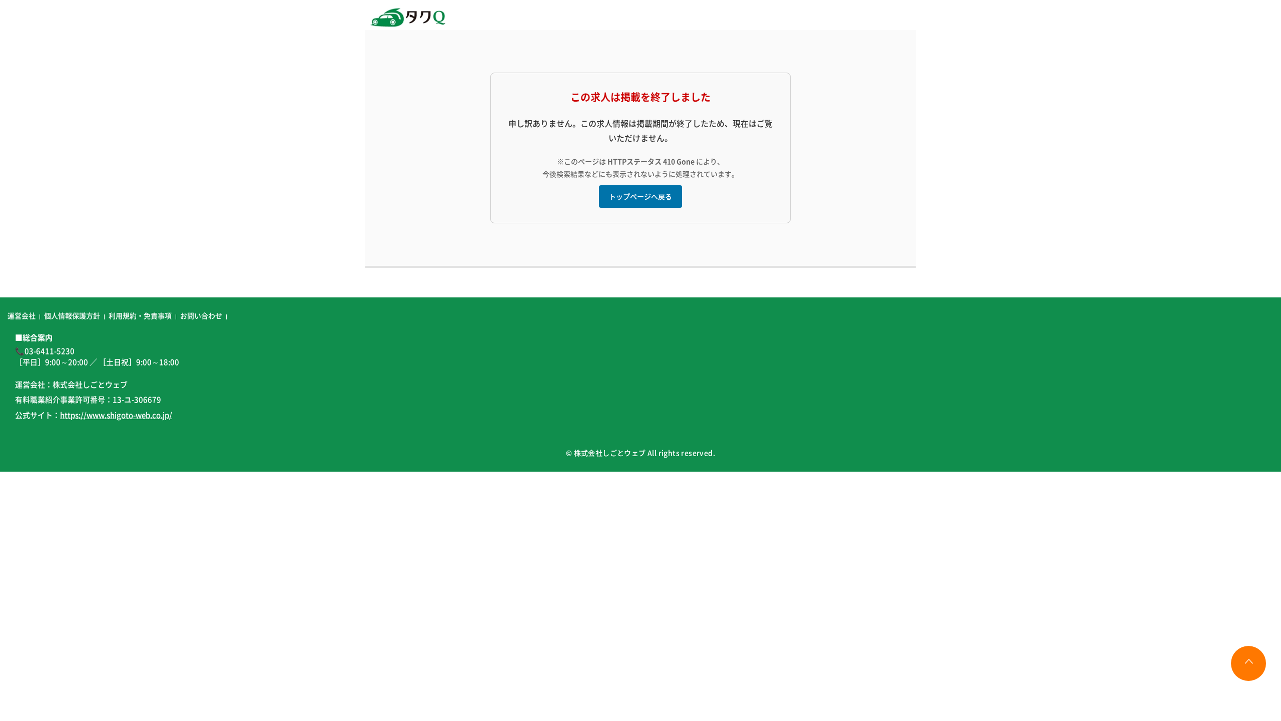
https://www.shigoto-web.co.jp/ (116, 415)
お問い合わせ (201, 315)
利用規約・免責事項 (140, 315)
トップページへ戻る (640, 196)
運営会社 (22, 315)
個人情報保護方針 (72, 315)
